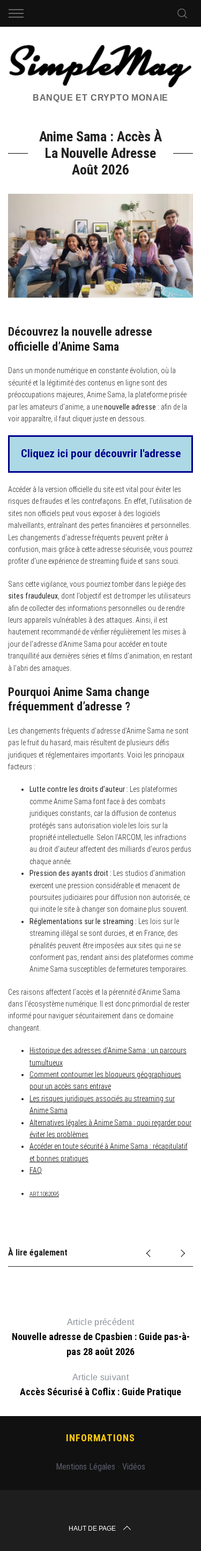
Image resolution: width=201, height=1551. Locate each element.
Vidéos (133, 1467)
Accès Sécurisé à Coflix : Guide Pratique (100, 1385)
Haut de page (92, 1528)
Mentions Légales (85, 1467)
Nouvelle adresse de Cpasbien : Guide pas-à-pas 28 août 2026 (101, 1337)
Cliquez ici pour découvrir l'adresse (101, 453)
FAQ (35, 1170)
